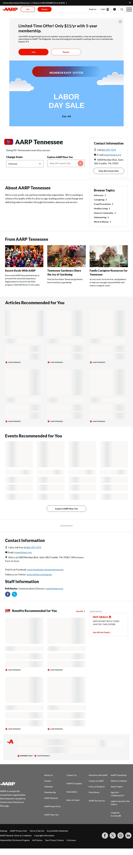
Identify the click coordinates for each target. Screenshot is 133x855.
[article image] (24, 266)
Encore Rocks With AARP (20, 270)
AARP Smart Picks (52, 806)
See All (79, 611)
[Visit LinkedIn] (128, 835)
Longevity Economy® (116, 814)
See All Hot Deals (101, 632)
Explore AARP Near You (60, 157)
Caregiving (99, 199)
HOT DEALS (100, 617)
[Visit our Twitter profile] (14, 594)
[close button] (120, 22)
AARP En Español (74, 783)
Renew (66, 52)
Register (93, 9)
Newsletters (72, 791)
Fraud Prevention (102, 204)
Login (103, 9)
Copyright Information (44, 835)
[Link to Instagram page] (120, 835)
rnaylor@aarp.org (54, 588)
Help (114, 9)
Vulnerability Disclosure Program (15, 840)
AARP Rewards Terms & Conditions (16, 835)
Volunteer (48, 786)
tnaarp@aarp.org (112, 154)
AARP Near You (51, 814)
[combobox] (66, 163)
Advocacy (99, 195)
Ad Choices (37, 840)
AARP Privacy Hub (18, 831)
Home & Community (103, 213)
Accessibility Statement (57, 831)
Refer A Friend (72, 800)
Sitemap (3, 831)
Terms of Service (36, 831)
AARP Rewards (51, 798)
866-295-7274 (108, 149)
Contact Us (71, 775)
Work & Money (101, 221)
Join (33, 52)
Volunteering (100, 217)
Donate (47, 781)
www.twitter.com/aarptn (39, 574)
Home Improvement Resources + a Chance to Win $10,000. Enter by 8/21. (34, 3)
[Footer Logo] (14, 784)
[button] (121, 9)
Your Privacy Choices (54, 840)
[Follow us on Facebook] (7, 594)
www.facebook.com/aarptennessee (45, 569)
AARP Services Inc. (97, 800)
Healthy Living (101, 208)
